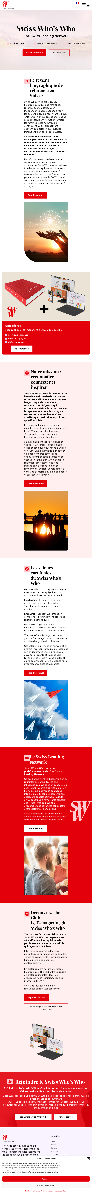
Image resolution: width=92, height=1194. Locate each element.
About (53, 1145)
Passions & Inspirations (60, 1154)
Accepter (46, 1179)
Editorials (54, 1148)
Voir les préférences (46, 1185)
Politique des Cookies (32, 1191)
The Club (54, 1141)
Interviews (55, 1151)
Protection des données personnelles (53, 1191)
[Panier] (88, 5)
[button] (88, 1158)
